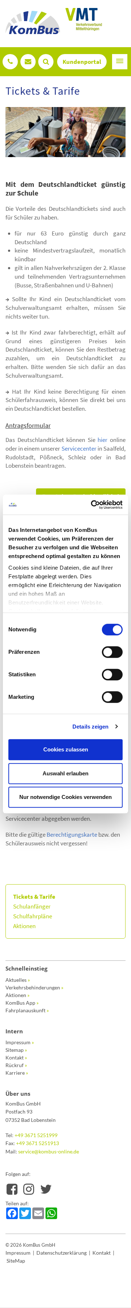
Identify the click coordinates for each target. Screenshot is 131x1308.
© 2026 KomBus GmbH (30, 1245)
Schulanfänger (32, 906)
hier (102, 440)
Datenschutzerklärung (61, 1253)
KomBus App (22, 1003)
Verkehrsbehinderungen (34, 987)
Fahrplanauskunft (27, 1010)
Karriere (16, 1073)
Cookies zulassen (65, 749)
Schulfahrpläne (32, 916)
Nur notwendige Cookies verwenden (65, 797)
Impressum (19, 1042)
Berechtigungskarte (72, 834)
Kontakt (16, 1057)
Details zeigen (90, 726)
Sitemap (16, 1050)
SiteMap (16, 1261)
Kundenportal (82, 62)
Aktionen (24, 926)
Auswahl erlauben (65, 773)
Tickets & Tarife (34, 897)
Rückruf (16, 1065)
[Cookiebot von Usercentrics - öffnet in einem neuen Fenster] (92, 504)
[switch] (112, 652)
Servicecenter (78, 448)
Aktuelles (17, 980)
